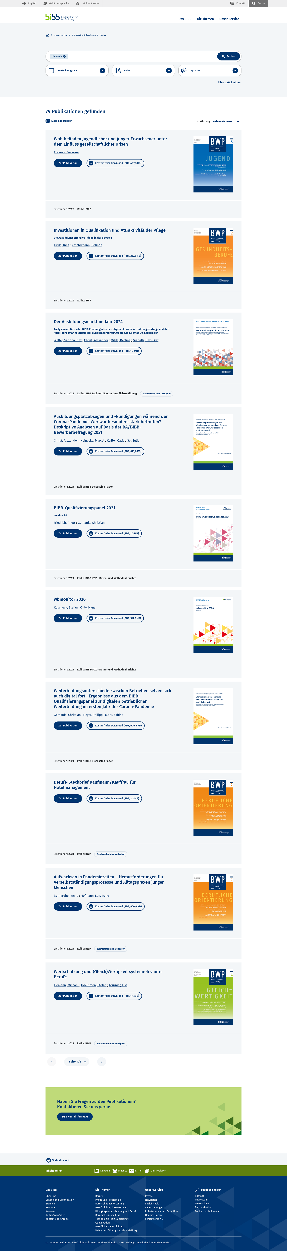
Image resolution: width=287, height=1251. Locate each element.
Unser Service (229, 19)
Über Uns (51, 1196)
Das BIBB (185, 19)
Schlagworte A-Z (154, 1218)
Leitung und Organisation (60, 1199)
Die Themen (205, 19)
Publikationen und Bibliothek (161, 1211)
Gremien (50, 1203)
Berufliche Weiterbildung (109, 1226)
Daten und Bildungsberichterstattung (116, 1230)
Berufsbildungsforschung (109, 1203)
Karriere (50, 1211)
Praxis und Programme (108, 1199)
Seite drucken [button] (60, 1160)
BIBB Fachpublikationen (84, 35)
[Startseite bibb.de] (67, 17)
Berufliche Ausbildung (107, 1215)
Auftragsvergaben (55, 1215)
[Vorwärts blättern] (101, 1061)
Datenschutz (202, 1203)
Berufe (99, 1196)
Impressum (201, 1199)
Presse (149, 1196)
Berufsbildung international (111, 1207)
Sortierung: (203, 121)
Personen (51, 1207)
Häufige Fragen (153, 1215)
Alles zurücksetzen (229, 82)
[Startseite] (47, 35)
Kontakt (199, 1195)
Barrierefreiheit (203, 1207)
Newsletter (151, 1199)
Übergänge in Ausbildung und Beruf (115, 1211)
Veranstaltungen (154, 1207)
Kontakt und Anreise (57, 1218)
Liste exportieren (61, 120)
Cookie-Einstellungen (207, 1211)
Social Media (152, 1203)
